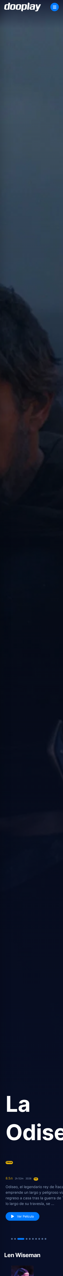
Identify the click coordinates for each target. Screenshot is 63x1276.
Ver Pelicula (25, 1216)
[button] (12, 1239)
